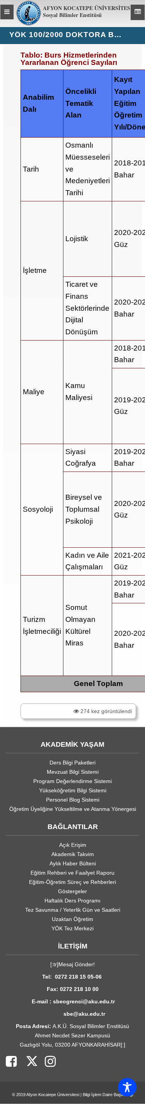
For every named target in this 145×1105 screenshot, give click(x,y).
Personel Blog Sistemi (72, 800)
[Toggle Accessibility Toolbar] (127, 1087)
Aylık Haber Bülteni (72, 863)
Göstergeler (72, 891)
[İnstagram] (46, 1062)
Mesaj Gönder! (76, 964)
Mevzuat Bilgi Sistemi (73, 772)
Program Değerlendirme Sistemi (72, 781)
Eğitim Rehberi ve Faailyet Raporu (72, 873)
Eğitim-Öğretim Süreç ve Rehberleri (72, 882)
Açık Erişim (72, 845)
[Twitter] (27, 1062)
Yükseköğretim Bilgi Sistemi (72, 790)
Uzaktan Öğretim (72, 919)
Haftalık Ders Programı (72, 900)
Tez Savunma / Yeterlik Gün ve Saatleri (72, 910)
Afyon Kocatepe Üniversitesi (52, 1094)
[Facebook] (11, 1062)
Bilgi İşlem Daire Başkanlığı (108, 1094)
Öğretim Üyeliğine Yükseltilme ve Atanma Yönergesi (72, 809)
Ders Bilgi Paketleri (72, 762)
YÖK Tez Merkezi (72, 928)
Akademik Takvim (72, 854)
